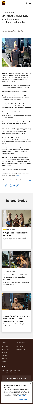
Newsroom (4, 358)
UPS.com (19, 346)
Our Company (5, 349)
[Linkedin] (15, 372)
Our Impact (4, 352)
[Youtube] (19, 372)
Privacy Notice (22, 395)
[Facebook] (3, 372)
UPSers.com (20, 349)
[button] (27, 3)
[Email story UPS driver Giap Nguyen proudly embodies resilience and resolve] (14, 186)
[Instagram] (11, 372)
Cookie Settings (23, 399)
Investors (4, 355)
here (17, 175)
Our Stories (5, 346)
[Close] (30, 383)
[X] (7, 372)
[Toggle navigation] (30, 3)
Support (4, 361)
